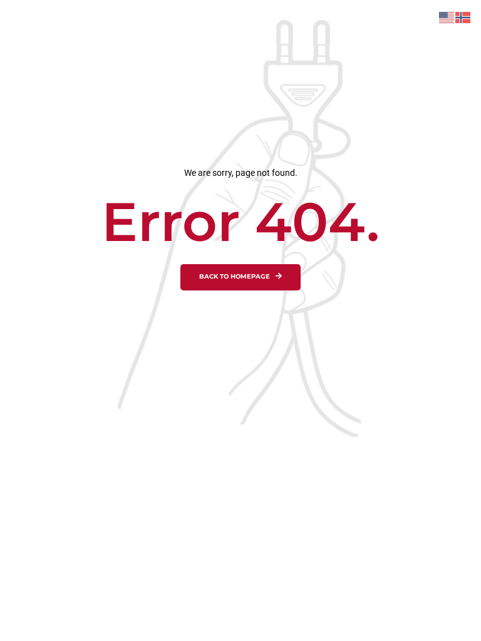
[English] (447, 17)
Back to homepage (234, 277)
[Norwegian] (463, 17)
